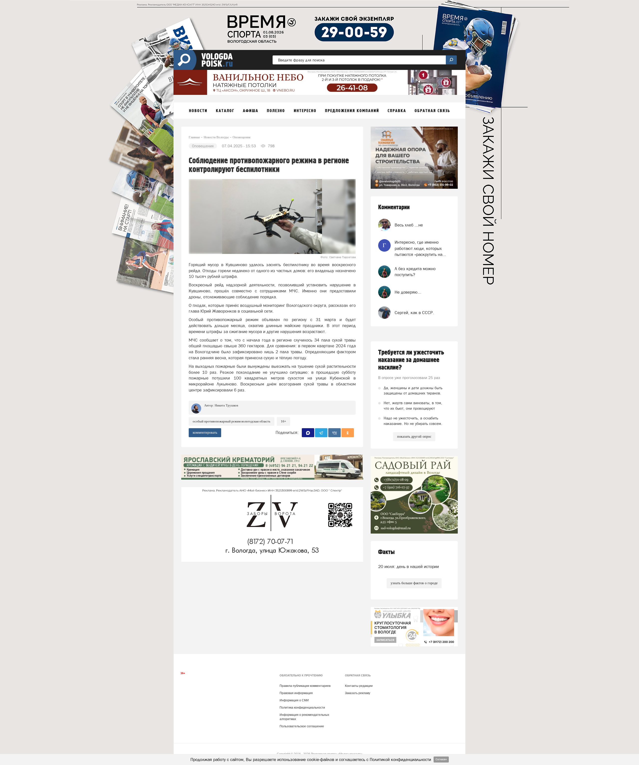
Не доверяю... (408, 292)
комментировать (205, 432)
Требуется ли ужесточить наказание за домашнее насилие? (411, 360)
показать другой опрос (414, 436)
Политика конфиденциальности (302, 707)
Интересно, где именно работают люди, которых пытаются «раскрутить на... (420, 248)
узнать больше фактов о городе (414, 583)
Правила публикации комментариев (305, 686)
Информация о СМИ (294, 700)
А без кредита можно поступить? (415, 271)
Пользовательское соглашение (302, 726)
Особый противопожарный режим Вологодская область (231, 421)
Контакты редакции (359, 686)
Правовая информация (296, 693)
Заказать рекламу (357, 693)
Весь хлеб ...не (409, 224)
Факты (386, 552)
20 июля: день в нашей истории (408, 566)
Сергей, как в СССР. (414, 312)
